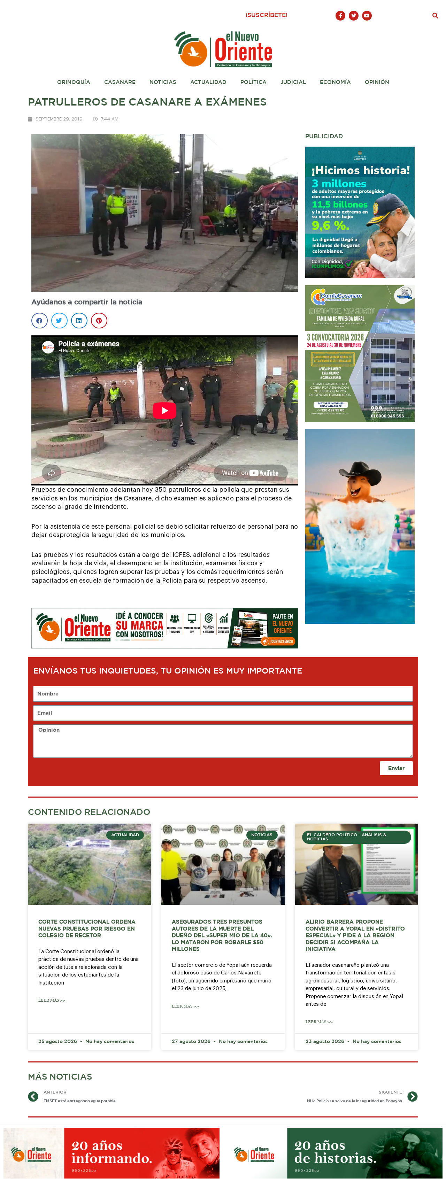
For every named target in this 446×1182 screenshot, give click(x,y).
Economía (335, 82)
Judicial (293, 82)
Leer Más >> (52, 1000)
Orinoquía (73, 82)
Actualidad (208, 82)
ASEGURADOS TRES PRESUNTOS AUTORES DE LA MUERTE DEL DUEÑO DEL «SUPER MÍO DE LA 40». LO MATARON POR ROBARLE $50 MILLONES (222, 935)
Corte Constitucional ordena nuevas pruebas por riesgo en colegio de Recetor (87, 929)
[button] (435, 15)
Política (253, 82)
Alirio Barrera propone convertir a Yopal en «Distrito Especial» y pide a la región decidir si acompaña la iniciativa (355, 935)
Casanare (120, 82)
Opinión (377, 82)
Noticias (162, 82)
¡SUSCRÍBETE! (266, 15)
